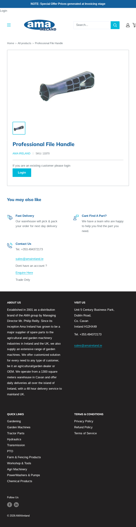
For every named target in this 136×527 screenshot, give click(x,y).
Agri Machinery (17, 469)
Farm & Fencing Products (24, 457)
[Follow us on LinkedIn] (16, 504)
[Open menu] (9, 25)
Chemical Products (19, 481)
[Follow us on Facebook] (9, 504)
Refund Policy (83, 427)
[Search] (115, 25)
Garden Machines (18, 427)
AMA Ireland (21, 153)
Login (3, 10)
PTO (10, 451)
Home (10, 43)
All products (24, 43)
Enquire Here (24, 272)
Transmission (16, 445)
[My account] (128, 25)
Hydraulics (14, 439)
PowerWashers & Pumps (23, 475)
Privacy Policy (83, 421)
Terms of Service (85, 433)
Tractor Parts (15, 433)
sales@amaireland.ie (29, 259)
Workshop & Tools (19, 463)
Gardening (14, 421)
